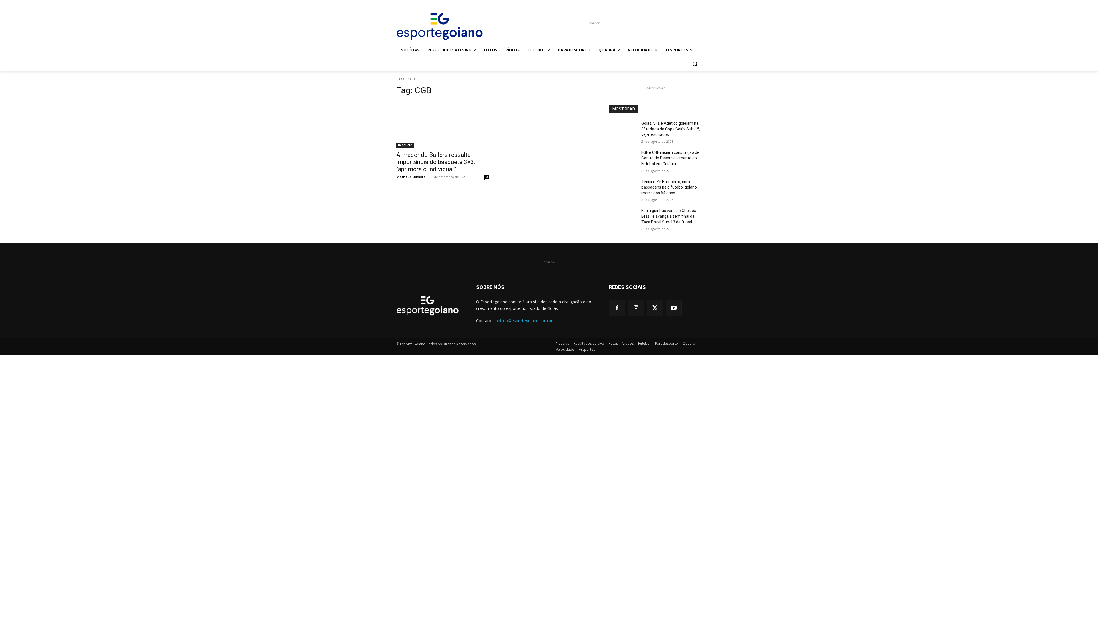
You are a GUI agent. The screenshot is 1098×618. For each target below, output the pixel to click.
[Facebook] (617, 308)
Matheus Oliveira (411, 177)
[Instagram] (636, 308)
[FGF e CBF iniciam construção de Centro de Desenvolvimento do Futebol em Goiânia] (623, 159)
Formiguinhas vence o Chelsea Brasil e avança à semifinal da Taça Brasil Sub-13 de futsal (668, 216)
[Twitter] (655, 308)
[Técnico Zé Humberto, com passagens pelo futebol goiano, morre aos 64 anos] (623, 189)
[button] (695, 64)
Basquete (405, 145)
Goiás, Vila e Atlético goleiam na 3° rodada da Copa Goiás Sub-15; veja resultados (670, 129)
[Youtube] (674, 308)
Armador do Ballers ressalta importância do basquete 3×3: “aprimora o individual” (435, 162)
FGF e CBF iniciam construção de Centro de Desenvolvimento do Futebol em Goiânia (670, 158)
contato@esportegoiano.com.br (522, 320)
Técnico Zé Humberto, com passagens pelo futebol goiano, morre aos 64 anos (669, 187)
